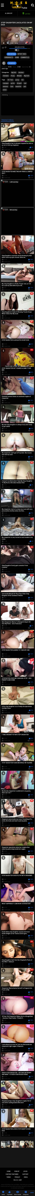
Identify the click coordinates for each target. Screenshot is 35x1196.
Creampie (5, 75)
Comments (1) (25, 57)
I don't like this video (5, 48)
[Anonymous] (4, 63)
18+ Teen (10, 80)
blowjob (19, 83)
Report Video (22, 54)
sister (5, 90)
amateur (5, 86)
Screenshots (9, 57)
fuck (11, 86)
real (25, 83)
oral (25, 86)
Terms (8, 1177)
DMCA (26, 1177)
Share (17, 57)
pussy (17, 80)
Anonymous (12, 63)
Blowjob (19, 75)
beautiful (18, 86)
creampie (5, 83)
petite (13, 83)
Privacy (17, 1177)
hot (23, 80)
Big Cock (26, 75)
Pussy (13, 75)
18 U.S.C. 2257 (17, 1180)
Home (8, 1171)
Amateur (21, 72)
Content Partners (12, 1174)
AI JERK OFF (8, 13)
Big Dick (13, 72)
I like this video (3, 48)
